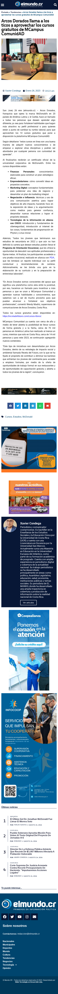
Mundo (6, 951)
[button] (2, 4)
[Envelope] (34, 916)
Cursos (8, 417)
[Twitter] (12, 916)
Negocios (8, 961)
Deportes (7, 948)
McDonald (27, 417)
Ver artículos (28, 602)
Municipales (9, 945)
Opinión (7, 968)
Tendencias (16, 12)
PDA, (52, 257)
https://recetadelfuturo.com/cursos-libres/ (22, 316)
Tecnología (8, 965)
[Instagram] (27, 916)
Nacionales (8, 941)
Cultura (6, 955)
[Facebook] (4, 916)
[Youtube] (19, 916)
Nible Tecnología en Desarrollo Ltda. (29, 982)
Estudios (17, 417)
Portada (4, 12)
